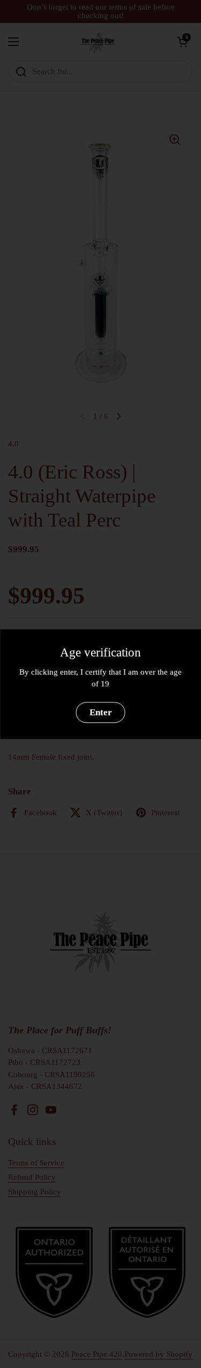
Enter (101, 712)
